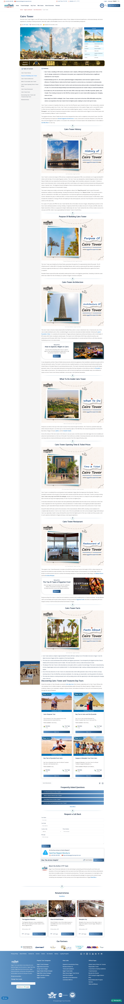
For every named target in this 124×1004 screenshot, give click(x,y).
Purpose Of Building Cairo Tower (29, 75)
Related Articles (25, 99)
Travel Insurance (93, 971)
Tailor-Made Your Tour (114, 5)
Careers (38, 953)
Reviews (58, 5)
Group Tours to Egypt (42, 968)
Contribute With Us (68, 979)
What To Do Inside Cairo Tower (28, 81)
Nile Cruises (41, 5)
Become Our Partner (94, 973)
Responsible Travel (93, 966)
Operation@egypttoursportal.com (23, 1)
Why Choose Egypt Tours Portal (71, 973)
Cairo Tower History (26, 72)
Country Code (44, 829)
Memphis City (83, 919)
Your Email (43, 823)
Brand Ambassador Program (96, 979)
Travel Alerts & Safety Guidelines (97, 968)
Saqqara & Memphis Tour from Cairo (86, 758)
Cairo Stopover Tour (49, 714)
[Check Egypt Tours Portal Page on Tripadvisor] (101, 953)
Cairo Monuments (47, 783)
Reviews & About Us (68, 966)
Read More (56, 356)
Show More (72, 806)
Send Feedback (88, 860)
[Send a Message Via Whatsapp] (81, 953)
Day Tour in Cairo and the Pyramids (85, 714)
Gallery (56, 953)
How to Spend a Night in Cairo (57, 347)
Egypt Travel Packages (43, 964)
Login (105, 1)
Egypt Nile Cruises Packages (44, 973)
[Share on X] (102, 783)
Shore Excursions (49, 5)
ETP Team (26, 24)
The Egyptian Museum (28, 919)
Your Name (43, 817)
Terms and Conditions (68, 968)
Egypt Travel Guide (68, 971)
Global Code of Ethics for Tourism (97, 964)
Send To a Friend (99, 860)
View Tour (56, 732)
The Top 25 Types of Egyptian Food (56, 582)
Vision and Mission (93, 984)
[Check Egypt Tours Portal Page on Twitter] (90, 953)
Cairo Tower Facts (25, 92)
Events (43, 953)
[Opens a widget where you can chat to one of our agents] (4, 998)
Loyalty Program (64, 953)
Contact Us (31, 953)
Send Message (46, 846)
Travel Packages (25, 5)
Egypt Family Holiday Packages (44, 971)
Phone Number (66, 829)
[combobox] (51, 831)
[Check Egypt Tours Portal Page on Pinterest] (98, 953)
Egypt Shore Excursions (43, 966)
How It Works (23, 953)
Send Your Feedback (68, 975)
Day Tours (33, 5)
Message (43, 834)
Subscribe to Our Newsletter (70, 977)
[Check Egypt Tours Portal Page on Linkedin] (96, 953)
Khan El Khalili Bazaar (57, 919)
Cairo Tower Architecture (27, 78)
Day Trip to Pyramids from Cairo (53, 758)
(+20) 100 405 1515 (9, 1)
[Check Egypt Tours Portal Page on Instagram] (87, 953)
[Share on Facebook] (99, 783)
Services (91, 982)
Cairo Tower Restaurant (27, 89)
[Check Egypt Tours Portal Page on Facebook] (84, 953)
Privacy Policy (14, 953)
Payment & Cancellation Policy (70, 964)
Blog (90, 977)
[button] (106, 5)
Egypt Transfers (41, 977)
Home (17, 5)
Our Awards (50, 953)
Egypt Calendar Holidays (43, 975)
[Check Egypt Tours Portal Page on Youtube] (93, 953)
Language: (110, 1)
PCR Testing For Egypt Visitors (96, 975)
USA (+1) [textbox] (44, 831)
